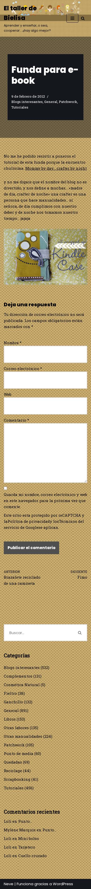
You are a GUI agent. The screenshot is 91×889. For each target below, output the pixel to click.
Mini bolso (28, 838)
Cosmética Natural (22, 684)
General (50, 101)
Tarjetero (26, 847)
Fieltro (10, 693)
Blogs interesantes (27, 101)
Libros (10, 719)
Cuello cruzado (32, 855)
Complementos (18, 676)
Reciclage (13, 770)
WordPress (63, 883)
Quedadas (13, 762)
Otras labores (16, 727)
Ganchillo (13, 701)
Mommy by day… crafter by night (56, 168)
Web (7, 394)
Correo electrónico (23, 368)
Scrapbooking (17, 779)
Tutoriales (19, 107)
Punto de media (18, 753)
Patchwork (68, 101)
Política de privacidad (29, 521)
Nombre (12, 342)
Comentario (16, 420)
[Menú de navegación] (72, 18)
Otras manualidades (23, 736)
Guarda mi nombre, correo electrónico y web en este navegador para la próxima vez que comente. (45, 500)
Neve (8, 883)
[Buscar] (83, 18)
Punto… (25, 821)
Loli (7, 821)
